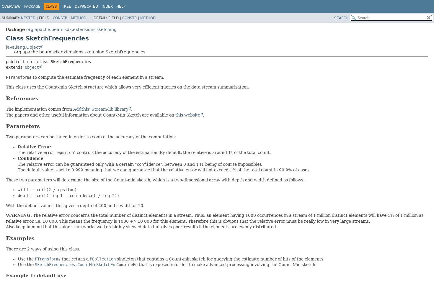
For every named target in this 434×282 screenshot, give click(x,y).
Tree (66, 6)
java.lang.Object (23, 47)
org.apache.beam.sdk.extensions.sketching (71, 29)
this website (187, 115)
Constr (60, 18)
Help (120, 6)
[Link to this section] (42, 98)
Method (78, 18)
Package (32, 6)
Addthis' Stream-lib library (100, 109)
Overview (11, 6)
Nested (28, 18)
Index (107, 6)
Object (32, 67)
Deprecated (86, 6)
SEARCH (341, 18)
